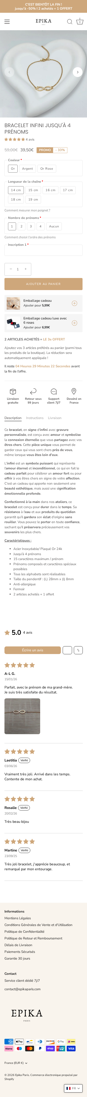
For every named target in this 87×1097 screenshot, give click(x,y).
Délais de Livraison (18, 945)
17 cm (68, 190)
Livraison (55, 418)
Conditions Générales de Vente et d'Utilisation (38, 925)
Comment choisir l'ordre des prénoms (30, 237)
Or (13, 169)
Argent (27, 169)
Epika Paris (22, 1075)
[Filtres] (67, 650)
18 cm (16, 199)
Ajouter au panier (43, 284)
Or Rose (46, 169)
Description (13, 418)
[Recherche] (70, 22)
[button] (9, 72)
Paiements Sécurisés (19, 951)
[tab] (15, 418)
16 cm (51, 190)
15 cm (33, 190)
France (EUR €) (14, 1063)
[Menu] (7, 22)
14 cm (16, 190)
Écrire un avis (32, 650)
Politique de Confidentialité (24, 931)
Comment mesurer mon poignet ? (27, 210)
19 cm (33, 199)
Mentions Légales (17, 918)
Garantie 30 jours (17, 958)
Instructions (35, 418)
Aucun (54, 226)
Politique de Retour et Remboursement (33, 938)
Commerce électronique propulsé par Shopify (41, 1077)
